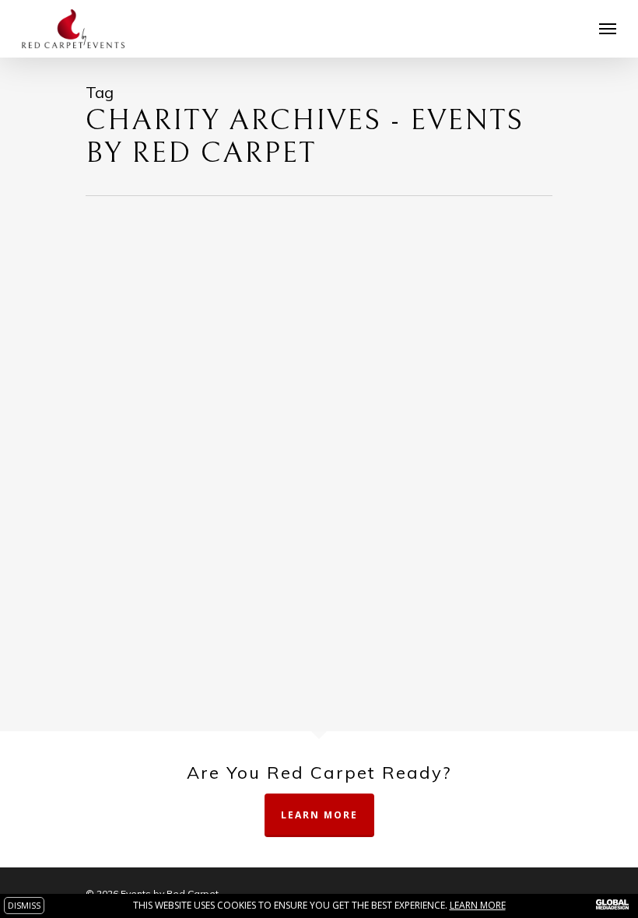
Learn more (478, 905)
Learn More (319, 815)
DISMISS (24, 905)
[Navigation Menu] (607, 29)
